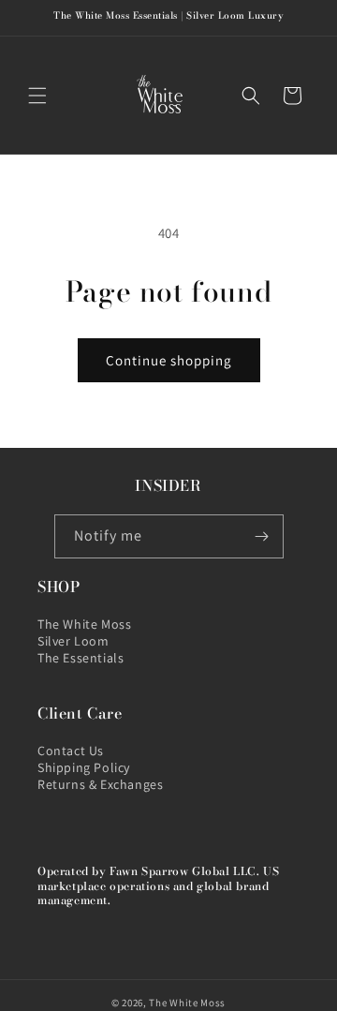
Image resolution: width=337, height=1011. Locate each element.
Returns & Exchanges (100, 784)
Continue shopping (169, 360)
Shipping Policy (83, 767)
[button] (37, 95)
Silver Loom (73, 640)
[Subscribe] (262, 536)
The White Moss (84, 624)
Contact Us (70, 750)
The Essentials (80, 657)
